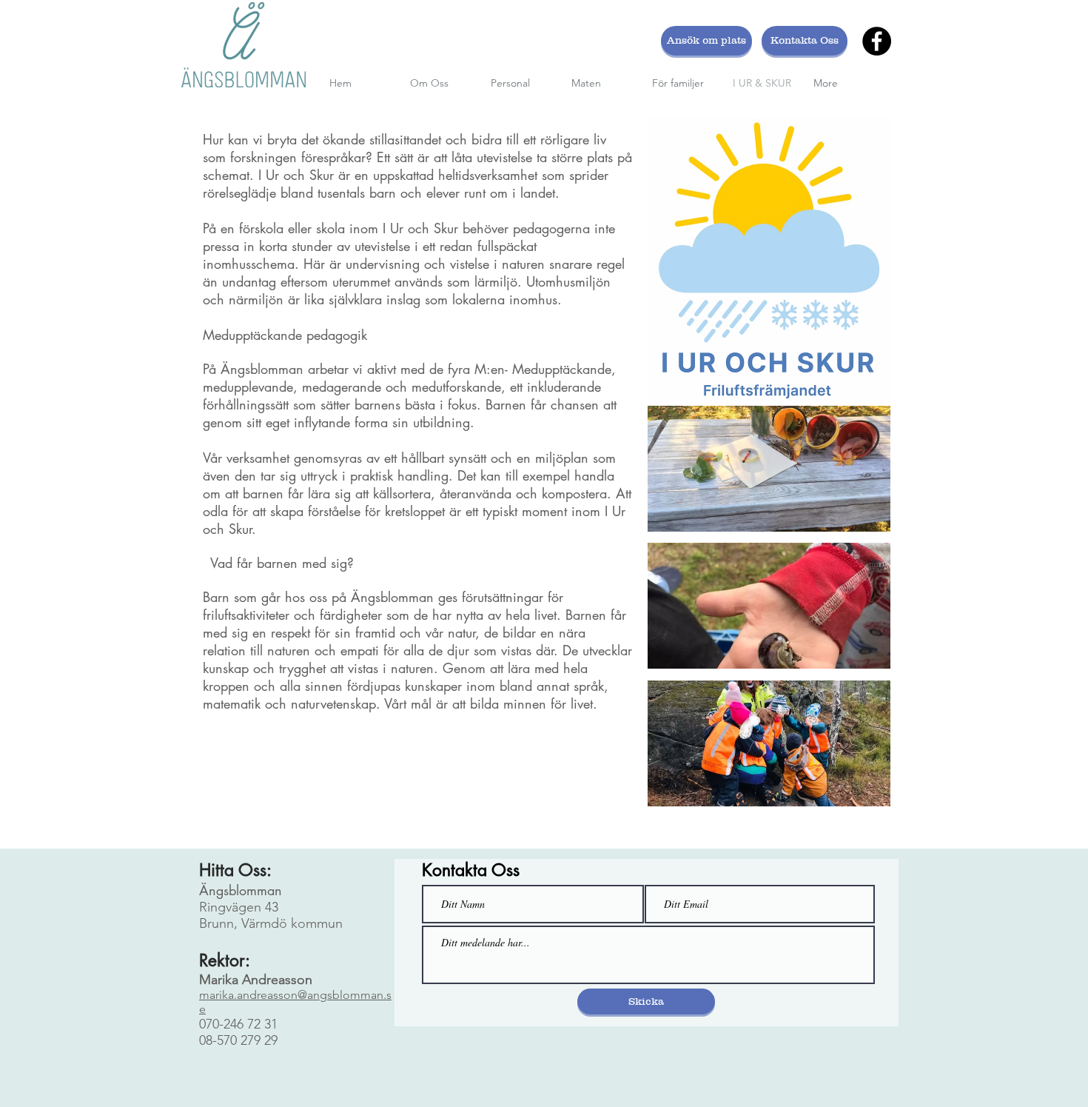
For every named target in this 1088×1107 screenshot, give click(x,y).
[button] (769, 469)
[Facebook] (876, 41)
